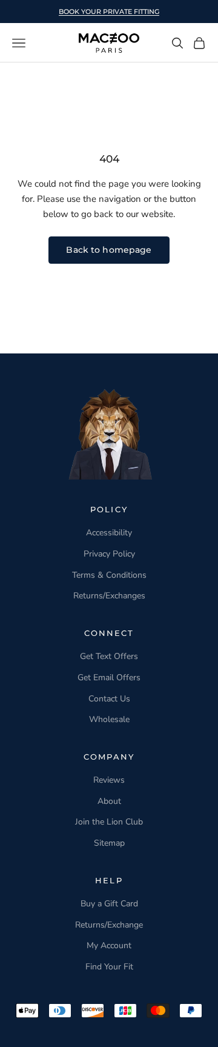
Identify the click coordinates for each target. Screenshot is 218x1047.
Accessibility (109, 532)
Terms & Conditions (109, 575)
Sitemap (109, 843)
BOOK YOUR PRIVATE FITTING (109, 11)
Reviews (109, 780)
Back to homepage (108, 249)
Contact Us (109, 698)
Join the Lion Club (109, 822)
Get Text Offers (109, 656)
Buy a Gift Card (109, 903)
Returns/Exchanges (109, 595)
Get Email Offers (109, 677)
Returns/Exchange (109, 925)
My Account (109, 945)
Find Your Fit (109, 966)
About (109, 801)
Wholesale (109, 719)
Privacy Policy (109, 554)
